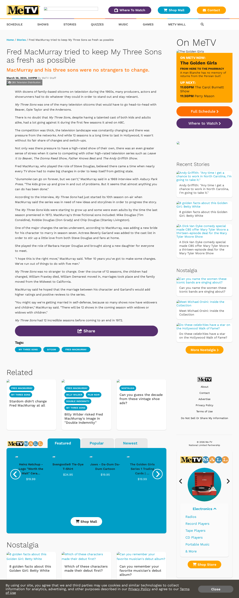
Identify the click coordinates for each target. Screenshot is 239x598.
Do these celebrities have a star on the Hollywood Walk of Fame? (203, 335)
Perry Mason (204, 96)
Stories (69, 24)
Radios (190, 517)
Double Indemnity (77, 401)
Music (123, 24)
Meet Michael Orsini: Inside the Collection (201, 312)
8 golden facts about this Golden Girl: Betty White (30, 568)
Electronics (203, 509)
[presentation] (15, 474)
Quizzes (97, 24)
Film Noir (94, 394)
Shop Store (206, 564)
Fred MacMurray (76, 349)
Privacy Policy (204, 405)
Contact (213, 10)
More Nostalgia (204, 350)
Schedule (15, 24)
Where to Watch (203, 123)
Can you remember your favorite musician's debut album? (140, 570)
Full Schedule (203, 111)
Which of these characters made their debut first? (86, 568)
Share (88, 331)
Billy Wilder (74, 394)
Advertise (204, 399)
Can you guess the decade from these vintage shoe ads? (141, 399)
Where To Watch (132, 10)
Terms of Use (204, 411)
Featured (63, 443)
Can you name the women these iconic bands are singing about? (202, 289)
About (204, 387)
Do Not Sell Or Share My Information (204, 418)
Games (148, 24)
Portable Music (197, 544)
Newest (130, 443)
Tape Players (195, 530)
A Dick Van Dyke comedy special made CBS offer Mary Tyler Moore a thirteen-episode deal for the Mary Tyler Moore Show (204, 247)
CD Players (194, 537)
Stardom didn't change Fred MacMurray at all (28, 403)
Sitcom (51, 349)
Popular (97, 443)
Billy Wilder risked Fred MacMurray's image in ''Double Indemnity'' (83, 418)
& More (191, 551)
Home (10, 39)
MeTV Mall (177, 24)
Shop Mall (176, 10)
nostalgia (127, 388)
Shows (43, 24)
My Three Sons (28, 349)
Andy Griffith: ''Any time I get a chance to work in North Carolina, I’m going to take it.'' (204, 188)
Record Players (197, 524)
